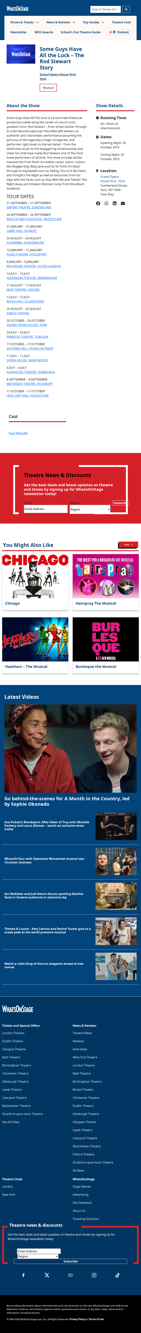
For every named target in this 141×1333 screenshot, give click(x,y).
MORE (127, 544)
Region (74, 503)
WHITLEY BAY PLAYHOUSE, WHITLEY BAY (34, 219)
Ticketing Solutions (86, 1219)
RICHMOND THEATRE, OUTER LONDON (34, 266)
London (7, 1186)
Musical (48, 88)
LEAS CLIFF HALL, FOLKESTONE (28, 396)
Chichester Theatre (15, 1073)
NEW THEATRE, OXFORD (23, 290)
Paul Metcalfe (18, 433)
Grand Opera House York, (58, 74)
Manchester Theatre (16, 1106)
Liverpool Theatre (14, 1098)
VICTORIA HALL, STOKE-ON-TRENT (30, 349)
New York (8, 1195)
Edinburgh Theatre (15, 1081)
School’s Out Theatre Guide (80, 32)
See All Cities (10, 1122)
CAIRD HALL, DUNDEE (22, 231)
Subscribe (121, 503)
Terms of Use (96, 1319)
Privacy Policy (77, 1319)
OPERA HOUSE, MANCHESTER (27, 360)
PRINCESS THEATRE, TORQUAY (27, 337)
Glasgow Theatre (14, 1049)
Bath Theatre (11, 1057)
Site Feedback (82, 1203)
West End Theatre (85, 1057)
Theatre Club (121, 22)
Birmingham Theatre (16, 1065)
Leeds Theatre (12, 1090)
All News (78, 1170)
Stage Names (82, 1186)
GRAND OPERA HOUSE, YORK (27, 325)
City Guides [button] (91, 22)
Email (28, 503)
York (43, 79)
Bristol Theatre (83, 1090)
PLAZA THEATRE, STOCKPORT (27, 254)
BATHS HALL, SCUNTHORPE (25, 301)
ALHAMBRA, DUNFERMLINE (25, 243)
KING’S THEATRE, (18, 313)
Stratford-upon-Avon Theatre (22, 1114)
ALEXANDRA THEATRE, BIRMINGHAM (32, 278)
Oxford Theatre (83, 1154)
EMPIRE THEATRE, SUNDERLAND (29, 207)
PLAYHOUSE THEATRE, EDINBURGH (31, 372)
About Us (79, 1211)
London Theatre (13, 1033)
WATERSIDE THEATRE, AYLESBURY (30, 384)
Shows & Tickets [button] (22, 22)
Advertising (80, 1195)
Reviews (78, 1041)
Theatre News (82, 1033)
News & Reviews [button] (58, 22)
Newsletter (18, 32)
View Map (107, 194)
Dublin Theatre (12, 1041)
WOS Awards (44, 32)
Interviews (80, 1049)
